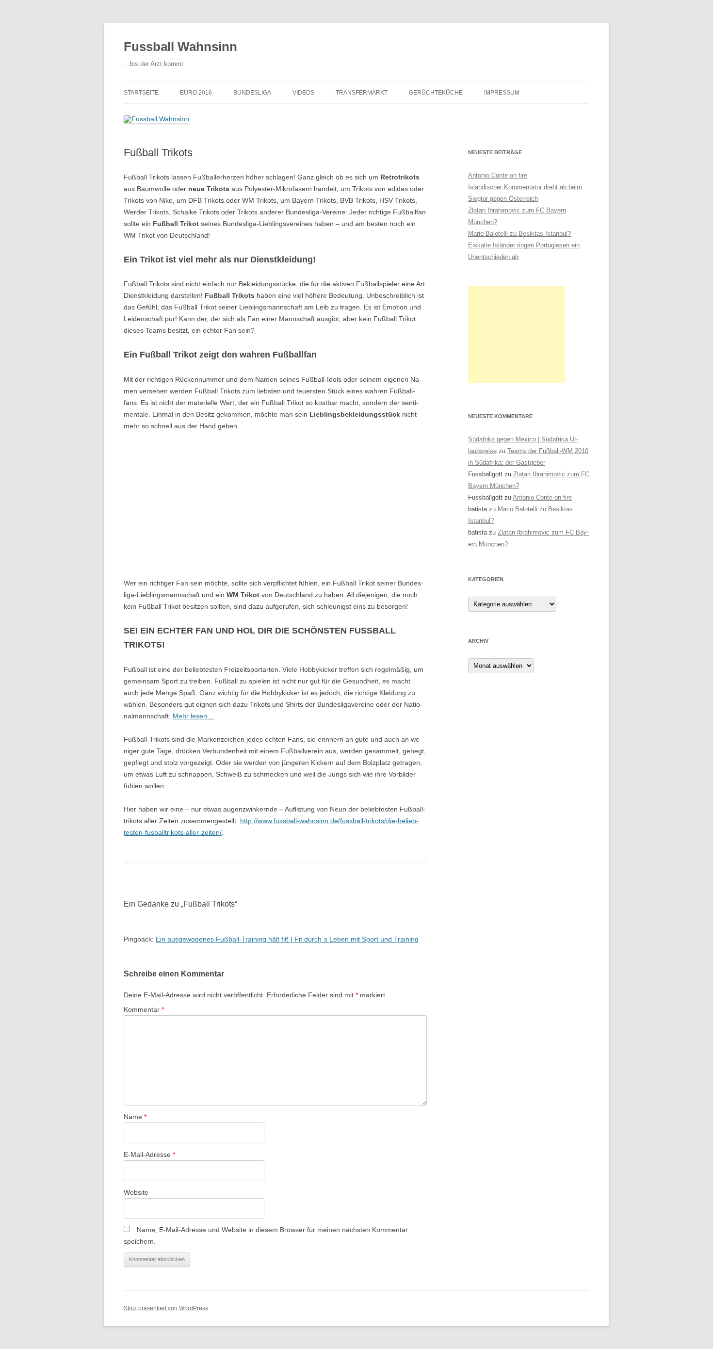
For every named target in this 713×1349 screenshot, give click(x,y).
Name (135, 1117)
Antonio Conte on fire (497, 175)
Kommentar (144, 1009)
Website (136, 1192)
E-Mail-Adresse (149, 1154)
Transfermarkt (362, 92)
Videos (303, 92)
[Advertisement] (516, 334)
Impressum (501, 92)
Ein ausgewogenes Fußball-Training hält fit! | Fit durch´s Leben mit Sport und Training (287, 939)
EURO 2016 (196, 92)
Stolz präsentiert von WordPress (166, 1308)
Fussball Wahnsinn (180, 46)
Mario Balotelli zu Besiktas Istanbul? (519, 233)
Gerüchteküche (436, 92)
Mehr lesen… (193, 716)
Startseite (141, 92)
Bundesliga (252, 92)
